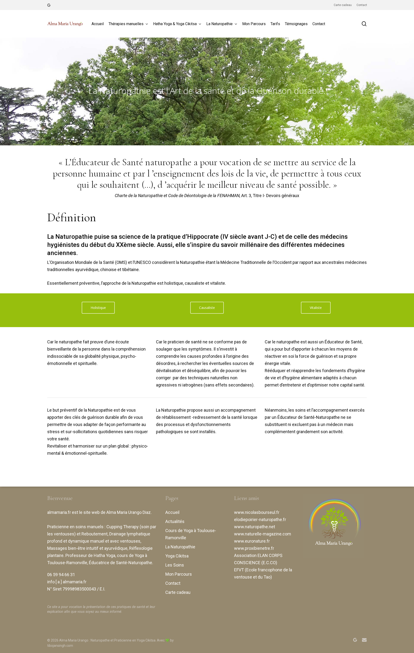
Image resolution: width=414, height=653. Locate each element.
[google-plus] (48, 5)
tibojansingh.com (60, 645)
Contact (172, 583)
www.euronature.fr (252, 541)
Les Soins (174, 565)
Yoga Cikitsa (177, 555)
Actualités (174, 521)
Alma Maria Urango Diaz (128, 512)
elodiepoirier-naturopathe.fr (260, 519)
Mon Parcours (178, 574)
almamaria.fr (59, 512)
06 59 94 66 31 (61, 574)
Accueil (172, 512)
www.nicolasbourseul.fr (256, 512)
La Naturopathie (180, 546)
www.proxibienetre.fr (254, 548)
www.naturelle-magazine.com (262, 533)
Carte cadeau (177, 592)
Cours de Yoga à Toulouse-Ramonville (190, 534)
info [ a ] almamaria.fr (66, 581)
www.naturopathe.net (254, 526)
